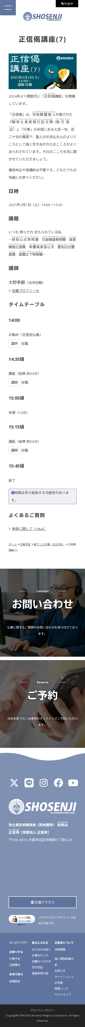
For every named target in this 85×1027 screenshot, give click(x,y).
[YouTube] (73, 785)
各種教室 (14, 981)
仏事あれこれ (40, 955)
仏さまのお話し (41, 949)
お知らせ (60, 971)
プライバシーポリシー (42, 1010)
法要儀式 (14, 965)
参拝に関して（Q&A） (29, 528)
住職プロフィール (25, 290)
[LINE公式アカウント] (29, 785)
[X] (14, 785)
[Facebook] (58, 785)
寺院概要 (60, 949)
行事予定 (14, 959)
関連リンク (61, 988)
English (68, 3)
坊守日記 (37, 967)
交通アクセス (44, 902)
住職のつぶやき (41, 961)
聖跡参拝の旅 (40, 973)
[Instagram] (43, 785)
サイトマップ (63, 995)
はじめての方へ (18, 942)
